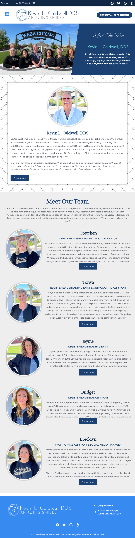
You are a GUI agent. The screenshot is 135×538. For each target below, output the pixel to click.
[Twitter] (119, 3)
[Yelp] (132, 3)
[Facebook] (112, 3)
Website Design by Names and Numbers (82, 534)
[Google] (125, 3)
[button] (7, 14)
